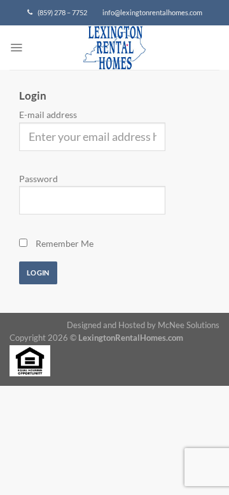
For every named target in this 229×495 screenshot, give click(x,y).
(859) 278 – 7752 (59, 12)
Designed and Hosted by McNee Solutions (143, 325)
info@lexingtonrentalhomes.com (152, 12)
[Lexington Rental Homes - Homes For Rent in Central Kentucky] (114, 54)
